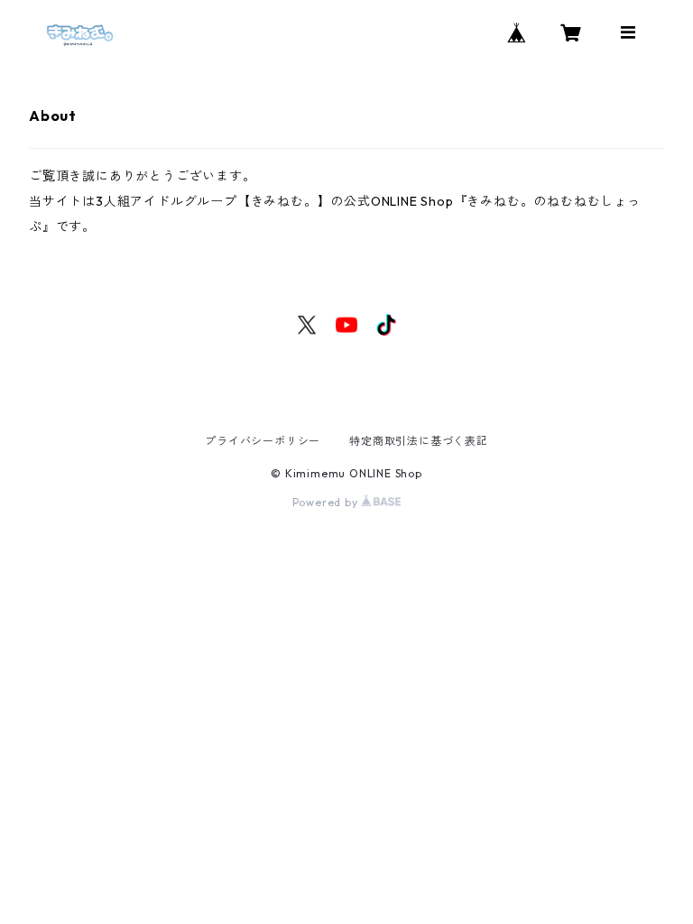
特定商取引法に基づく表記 (418, 441)
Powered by (327, 502)
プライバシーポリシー (262, 441)
